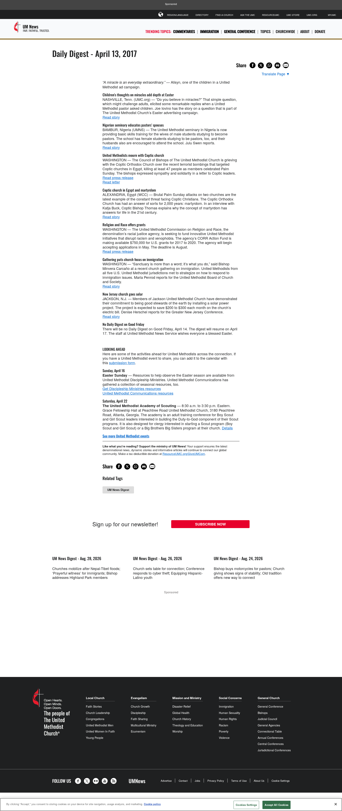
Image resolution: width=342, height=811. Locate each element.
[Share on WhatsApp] (269, 65)
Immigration (209, 31)
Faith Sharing (139, 719)
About (305, 31)
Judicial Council (267, 719)
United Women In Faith (100, 731)
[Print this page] (277, 65)
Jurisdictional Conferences (274, 750)
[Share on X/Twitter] (261, 65)
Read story (111, 117)
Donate (320, 31)
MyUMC (332, 14)
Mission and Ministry (186, 698)
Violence (224, 738)
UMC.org (312, 14)
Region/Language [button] (177, 14)
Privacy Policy (215, 781)
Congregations (95, 719)
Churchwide (285, 31)
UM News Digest (118, 490)
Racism (223, 725)
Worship (177, 731)
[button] (79, 781)
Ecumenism (138, 731)
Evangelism (139, 698)
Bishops (263, 713)
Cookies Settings (246, 805)
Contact (183, 781)
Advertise (166, 781)
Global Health (180, 713)
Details (227, 427)
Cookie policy (152, 804)
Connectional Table (270, 731)
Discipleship (138, 713)
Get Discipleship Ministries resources (132, 388)
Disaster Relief (181, 706)
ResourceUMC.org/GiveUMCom (183, 454)
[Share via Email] (286, 65)
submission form (122, 362)
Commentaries (184, 31)
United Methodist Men (99, 725)
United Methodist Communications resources (138, 393)
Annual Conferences (270, 738)
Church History (181, 719)
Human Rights (228, 719)
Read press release (118, 177)
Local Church (95, 698)
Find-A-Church (224, 14)
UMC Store (292, 14)
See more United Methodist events (126, 436)
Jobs (197, 781)
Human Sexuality (229, 713)
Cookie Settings (281, 781)
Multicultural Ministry (143, 725)
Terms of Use (239, 781)
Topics (265, 31)
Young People (94, 738)
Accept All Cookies (276, 805)
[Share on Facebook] (253, 65)
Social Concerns (230, 698)
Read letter (111, 181)
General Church (269, 698)
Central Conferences (271, 744)
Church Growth (140, 706)
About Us (259, 781)
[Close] (335, 804)
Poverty (223, 731)
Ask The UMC (247, 14)
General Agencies (269, 725)
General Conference (239, 31)
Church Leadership (98, 713)
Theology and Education (187, 725)
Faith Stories (94, 706)
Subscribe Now (210, 524)
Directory (202, 14)
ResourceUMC (270, 14)
